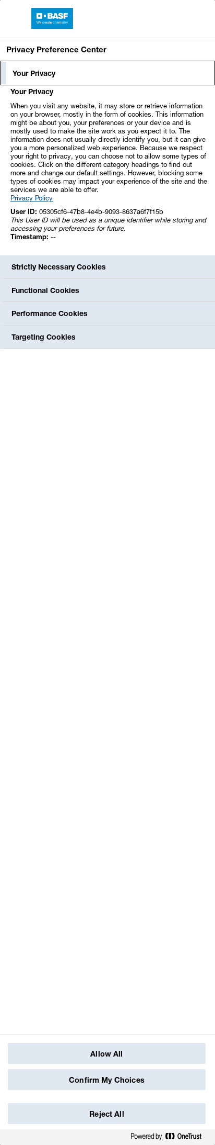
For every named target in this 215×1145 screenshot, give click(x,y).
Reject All (106, 1113)
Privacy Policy (31, 198)
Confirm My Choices (107, 1079)
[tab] (107, 73)
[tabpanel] (108, 170)
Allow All (106, 1053)
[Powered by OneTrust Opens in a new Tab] (170, 1138)
